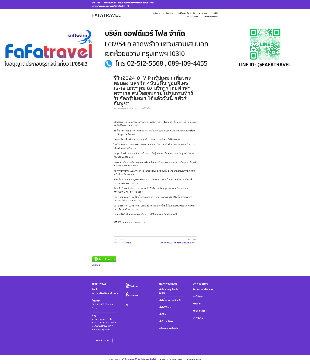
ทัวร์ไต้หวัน (198, 296)
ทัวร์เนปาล (198, 318)
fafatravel (106, 15)
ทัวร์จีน (215, 13)
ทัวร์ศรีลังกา (203, 13)
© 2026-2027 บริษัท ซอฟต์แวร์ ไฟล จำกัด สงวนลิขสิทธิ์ (133, 359)
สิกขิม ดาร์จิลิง (200, 310)
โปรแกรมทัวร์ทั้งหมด (203, 289)
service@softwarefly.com (105, 293)
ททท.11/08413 (102, 340)
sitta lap (132, 108)
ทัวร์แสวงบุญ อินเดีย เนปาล (163, 13)
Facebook (133, 295)
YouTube (133, 286)
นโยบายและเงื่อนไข (210, 17)
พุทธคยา (197, 303)
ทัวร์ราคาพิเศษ (192, 17)
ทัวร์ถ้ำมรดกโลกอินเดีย (186, 13)
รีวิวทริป (147, 108)
